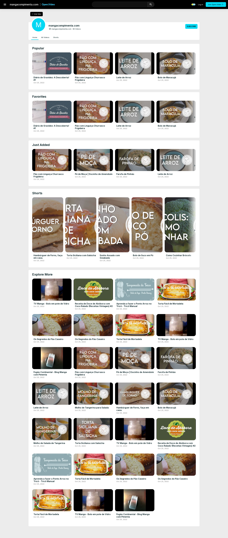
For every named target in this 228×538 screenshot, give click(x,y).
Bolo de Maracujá (167, 77)
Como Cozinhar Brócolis (178, 255)
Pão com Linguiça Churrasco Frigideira (90, 78)
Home (34, 37)
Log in (200, 4)
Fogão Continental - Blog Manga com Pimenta (50, 373)
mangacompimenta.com (60, 29)
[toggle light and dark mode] (193, 4)
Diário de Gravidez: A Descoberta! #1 (51, 78)
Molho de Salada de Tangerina (49, 443)
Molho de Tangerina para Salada (92, 407)
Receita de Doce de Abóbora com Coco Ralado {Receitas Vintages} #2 (94, 304)
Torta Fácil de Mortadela (170, 303)
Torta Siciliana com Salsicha (81, 255)
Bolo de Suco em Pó (143, 255)
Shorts (56, 37)
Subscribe (191, 26)
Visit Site (36, 14)
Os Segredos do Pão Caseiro (48, 339)
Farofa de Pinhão (125, 174)
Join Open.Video (214, 4)
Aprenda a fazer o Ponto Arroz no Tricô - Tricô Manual (134, 304)
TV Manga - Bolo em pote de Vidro (51, 303)
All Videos (45, 37)
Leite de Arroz (123, 77)
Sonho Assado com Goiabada (110, 256)
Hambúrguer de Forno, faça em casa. (48, 256)
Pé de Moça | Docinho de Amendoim (93, 174)
